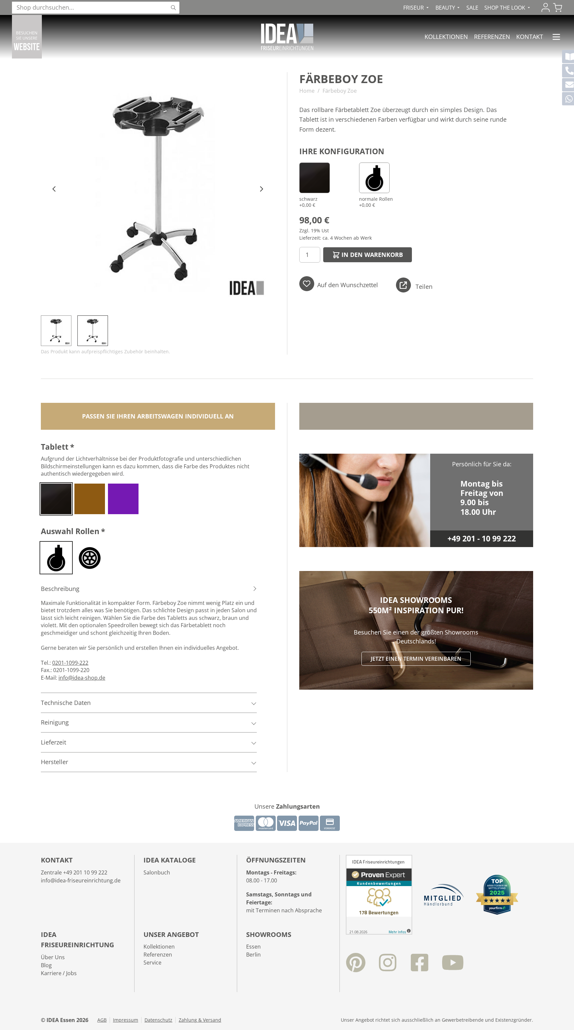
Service (152, 962)
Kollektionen (446, 37)
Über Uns (53, 957)
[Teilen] (403, 285)
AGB (102, 1020)
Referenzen (492, 37)
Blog (46, 965)
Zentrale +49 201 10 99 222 (74, 872)
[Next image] (261, 189)
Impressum (125, 1020)
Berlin (253, 954)
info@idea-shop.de (81, 677)
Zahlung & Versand (200, 1020)
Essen (253, 946)
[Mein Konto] (545, 7)
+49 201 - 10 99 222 (481, 538)
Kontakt (529, 37)
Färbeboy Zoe (340, 90)
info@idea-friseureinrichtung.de (81, 880)
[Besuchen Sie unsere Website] (27, 36)
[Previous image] (54, 189)
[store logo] (287, 37)
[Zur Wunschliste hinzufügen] (306, 283)
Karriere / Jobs (59, 973)
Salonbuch (157, 872)
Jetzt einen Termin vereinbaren (416, 658)
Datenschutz (158, 1020)
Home (307, 90)
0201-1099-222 (70, 662)
